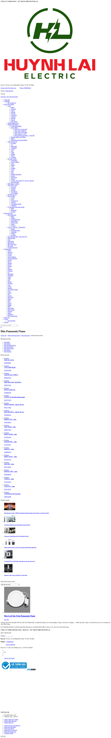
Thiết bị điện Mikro (13, 124)
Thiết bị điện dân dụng (14, 335)
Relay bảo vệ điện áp (20, 131)
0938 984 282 (9, 91)
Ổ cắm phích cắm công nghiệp (16, 207)
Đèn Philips (7, 344)
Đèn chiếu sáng (12, 215)
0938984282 (10, 641)
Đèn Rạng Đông (8, 347)
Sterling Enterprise (16, 174)
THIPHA (13, 205)
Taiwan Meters (15, 162)
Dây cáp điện (11, 196)
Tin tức (6, 319)
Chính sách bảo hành (10, 727)
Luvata (9, 255)
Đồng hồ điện (11, 238)
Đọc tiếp (6, 619)
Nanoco (13, 212)
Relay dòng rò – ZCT (20, 134)
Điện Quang (14, 222)
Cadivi (13, 198)
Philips (13, 218)
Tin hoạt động (11, 320)
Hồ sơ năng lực (12, 103)
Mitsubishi (14, 146)
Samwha (13, 109)
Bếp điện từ (11, 243)
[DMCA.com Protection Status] (31, 670)
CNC (12, 166)
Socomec (13, 187)
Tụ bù (9, 106)
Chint (12, 149)
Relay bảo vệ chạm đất (21, 129)
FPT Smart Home (12, 316)
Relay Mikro (14, 127)
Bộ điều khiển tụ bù (13, 123)
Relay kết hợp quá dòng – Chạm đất (24, 135)
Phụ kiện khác (15, 182)
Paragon (13, 226)
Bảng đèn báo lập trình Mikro (19, 140)
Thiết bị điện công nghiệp (11, 719)
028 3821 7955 (5, 97)
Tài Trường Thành (16, 204)
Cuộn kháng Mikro (16, 126)
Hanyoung (14, 177)
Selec (12, 163)
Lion (12, 199)
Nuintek (13, 117)
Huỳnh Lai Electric (9, 658)
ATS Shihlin (14, 193)
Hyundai (13, 143)
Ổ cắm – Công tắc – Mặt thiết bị (16, 227)
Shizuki (13, 112)
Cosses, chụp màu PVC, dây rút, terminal (22, 180)
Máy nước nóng (12, 244)
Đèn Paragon (7, 351)
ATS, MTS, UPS (12, 185)
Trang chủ (7, 99)
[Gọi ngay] (5, 736)
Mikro (12, 107)
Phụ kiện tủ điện (12, 159)
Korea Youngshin (12, 258)
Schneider (14, 148)
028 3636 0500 (13, 97)
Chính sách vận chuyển (10, 730)
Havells (13, 118)
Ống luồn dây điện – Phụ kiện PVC (17, 236)
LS (12, 145)
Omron (13, 179)
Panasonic (14, 210)
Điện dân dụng (8, 213)
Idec (12, 171)
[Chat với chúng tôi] (3, 736)
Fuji (12, 151)
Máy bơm (10, 246)
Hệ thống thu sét (12, 194)
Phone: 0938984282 (25, 88)
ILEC (12, 173)
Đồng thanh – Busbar (13, 184)
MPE (12, 208)
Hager (12, 156)
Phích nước (11, 241)
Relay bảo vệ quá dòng (21, 132)
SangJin (13, 202)
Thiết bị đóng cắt (12, 141)
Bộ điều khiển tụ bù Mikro (18, 137)
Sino (9, 268)
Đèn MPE (7, 342)
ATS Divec (14, 191)
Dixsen (13, 176)
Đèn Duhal (7, 350)
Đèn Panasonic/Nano (10, 345)
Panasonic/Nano (15, 219)
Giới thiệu (7, 101)
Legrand (13, 157)
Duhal (12, 224)
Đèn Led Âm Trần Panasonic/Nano (19, 616)
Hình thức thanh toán (10, 732)
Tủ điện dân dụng (12, 247)
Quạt (9, 240)
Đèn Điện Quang (9, 348)
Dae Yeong (14, 121)
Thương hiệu (7, 249)
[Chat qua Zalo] (1, 736)
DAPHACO (14, 201)
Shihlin (13, 154)
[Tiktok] (5, 652)
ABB (12, 152)
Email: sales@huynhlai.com (8, 88)
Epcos (12, 110)
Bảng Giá (6, 317)
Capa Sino (14, 115)
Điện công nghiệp (9, 104)
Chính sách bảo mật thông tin (12, 725)
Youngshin (14, 160)
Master (13, 165)
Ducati (13, 120)
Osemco (13, 188)
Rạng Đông (14, 221)
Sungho (13, 168)
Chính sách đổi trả (9, 728)
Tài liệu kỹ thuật (8, 733)
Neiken (13, 233)
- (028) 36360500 (10, 644)
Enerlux (13, 113)
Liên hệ (6, 322)
